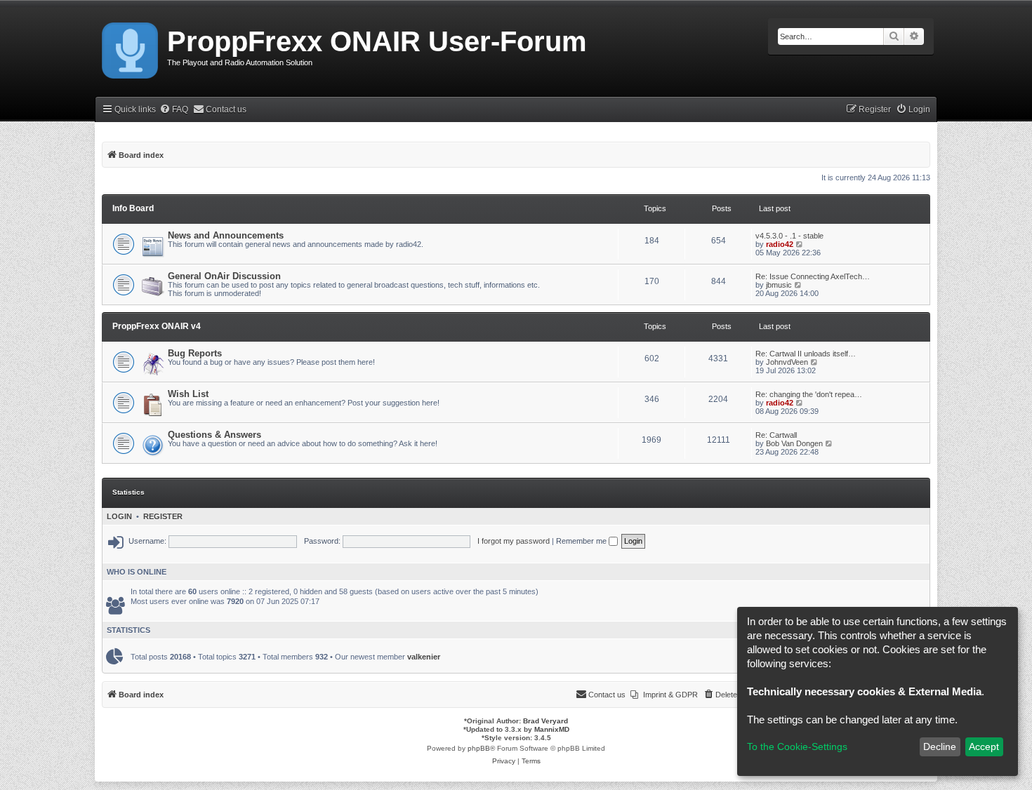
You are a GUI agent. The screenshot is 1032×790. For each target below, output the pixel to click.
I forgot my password (513, 541)
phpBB (479, 748)
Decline (939, 746)
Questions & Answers (214, 434)
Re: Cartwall (776, 435)
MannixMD (551, 729)
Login (119, 516)
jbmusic (779, 285)
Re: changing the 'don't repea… (808, 394)
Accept (984, 746)
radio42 (779, 244)
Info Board (133, 208)
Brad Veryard (545, 721)
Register (163, 516)
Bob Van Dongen (794, 443)
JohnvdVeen (787, 362)
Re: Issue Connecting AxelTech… (812, 276)
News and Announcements (226, 235)
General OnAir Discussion (224, 276)
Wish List (188, 394)
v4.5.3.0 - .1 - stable (789, 236)
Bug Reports (195, 353)
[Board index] (131, 47)
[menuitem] (173, 109)
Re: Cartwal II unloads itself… (805, 353)
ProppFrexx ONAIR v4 (156, 326)
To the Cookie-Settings (797, 746)
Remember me (582, 541)
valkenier (423, 656)
